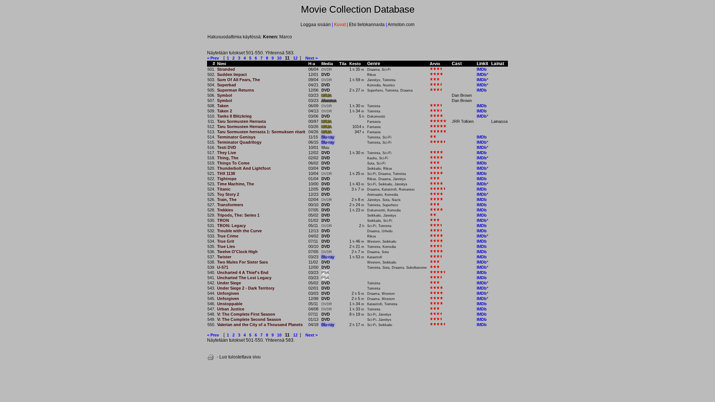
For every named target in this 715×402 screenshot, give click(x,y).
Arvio (435, 63)
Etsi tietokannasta (367, 24)
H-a (311, 63)
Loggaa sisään (316, 24)
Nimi (221, 63)
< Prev (213, 58)
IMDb (482, 69)
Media (327, 63)
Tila (342, 63)
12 (295, 58)
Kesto (355, 63)
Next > (311, 58)
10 (279, 58)
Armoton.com (400, 24)
